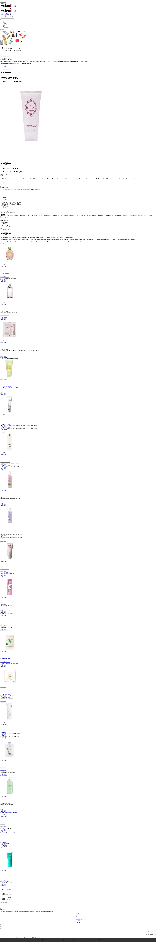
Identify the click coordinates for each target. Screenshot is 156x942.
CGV (79, 920)
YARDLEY (2, 497)
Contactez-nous (3, 3)
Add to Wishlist (3, 266)
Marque (4, 200)
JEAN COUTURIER (4, 273)
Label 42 (34, 937)
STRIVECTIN (3, 732)
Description (5, 199)
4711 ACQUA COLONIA (5, 386)
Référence (2, 217)
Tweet (4, 194)
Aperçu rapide (3, 276)
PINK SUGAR (3, 604)
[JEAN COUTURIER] (5, 75)
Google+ (4, 196)
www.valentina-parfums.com (46, 61)
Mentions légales (79, 919)
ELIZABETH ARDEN (5, 424)
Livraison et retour (79, 915)
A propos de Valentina (79, 917)
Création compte (3, 1)
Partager (4, 193)
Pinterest (4, 197)
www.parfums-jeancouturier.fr (77, 241)
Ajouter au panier (4, 187)
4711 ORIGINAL (3, 842)
